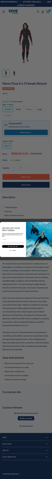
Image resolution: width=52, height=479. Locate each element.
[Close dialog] (50, 223)
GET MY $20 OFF (13, 246)
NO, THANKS (13, 250)
